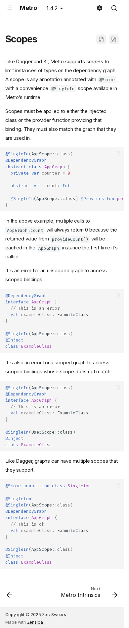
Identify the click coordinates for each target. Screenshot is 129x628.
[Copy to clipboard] (118, 153)
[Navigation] (10, 8)
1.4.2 (52, 8)
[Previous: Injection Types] (9, 594)
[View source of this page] (101, 39)
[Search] (114, 8)
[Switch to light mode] (100, 8)
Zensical (35, 622)
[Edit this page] (114, 39)
